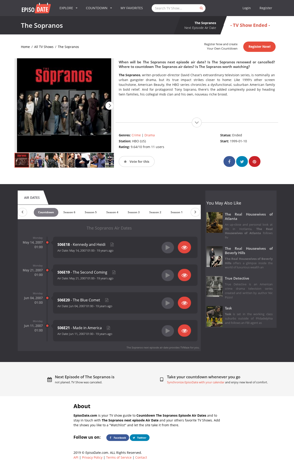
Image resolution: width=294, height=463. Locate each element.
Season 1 (177, 212)
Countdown (46, 212)
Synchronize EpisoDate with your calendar (195, 382)
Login (247, 8)
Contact (141, 457)
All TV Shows (44, 47)
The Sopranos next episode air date (148, 347)
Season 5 (91, 212)
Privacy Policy (92, 457)
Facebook (119, 437)
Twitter (141, 437)
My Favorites (132, 8)
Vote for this (139, 161)
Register (266, 8)
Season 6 (69, 212)
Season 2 (155, 212)
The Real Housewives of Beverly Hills (249, 250)
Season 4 (112, 212)
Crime (136, 135)
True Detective (237, 278)
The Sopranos (68, 47)
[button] (109, 106)
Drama (149, 135)
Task (228, 308)
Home (25, 47)
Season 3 (134, 212)
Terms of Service (119, 457)
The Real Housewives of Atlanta (249, 216)
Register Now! (260, 46)
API (76, 457)
